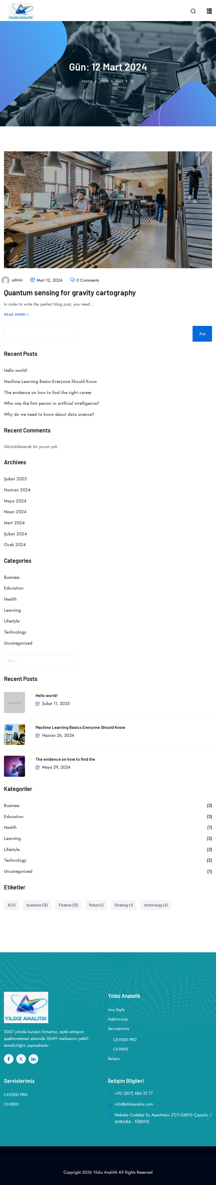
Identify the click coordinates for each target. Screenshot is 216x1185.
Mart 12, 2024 (49, 280)
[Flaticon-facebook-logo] (8, 1059)
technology (156, 905)
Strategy (124, 905)
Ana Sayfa (116, 1010)
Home (87, 80)
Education (13, 588)
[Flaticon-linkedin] (33, 1059)
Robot (96, 905)
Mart (119, 80)
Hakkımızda (118, 1019)
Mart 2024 (14, 523)
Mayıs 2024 (15, 501)
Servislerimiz (118, 1029)
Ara (202, 334)
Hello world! (15, 370)
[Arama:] (108, 661)
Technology (15, 632)
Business (11, 577)
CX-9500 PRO (125, 1040)
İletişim (114, 1059)
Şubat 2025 (15, 479)
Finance (68, 905)
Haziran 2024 (17, 490)
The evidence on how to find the (65, 758)
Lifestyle (11, 621)
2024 (104, 80)
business (37, 905)
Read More (14, 314)
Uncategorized (18, 643)
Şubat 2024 (15, 534)
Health (10, 599)
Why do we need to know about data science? (49, 414)
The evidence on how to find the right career (48, 393)
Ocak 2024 (15, 545)
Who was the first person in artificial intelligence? (51, 403)
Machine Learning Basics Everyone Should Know (50, 382)
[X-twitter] (21, 1059)
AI (11, 905)
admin (17, 280)
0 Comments (87, 280)
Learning (12, 610)
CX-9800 (120, 1049)
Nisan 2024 (15, 512)
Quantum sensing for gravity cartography (70, 292)
